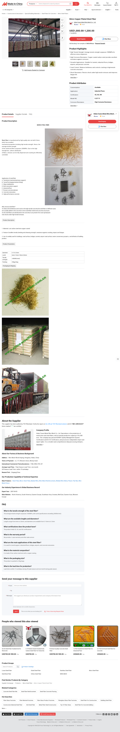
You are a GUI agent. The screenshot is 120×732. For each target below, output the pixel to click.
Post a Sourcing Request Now (54, 611)
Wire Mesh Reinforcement (47, 481)
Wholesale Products (60, 720)
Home (3, 13)
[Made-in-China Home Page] (12, 4)
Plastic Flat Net (73, 481)
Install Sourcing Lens (49, 714)
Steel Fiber (15, 481)
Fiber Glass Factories (9, 700)
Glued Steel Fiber (36, 670)
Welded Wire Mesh (62, 481)
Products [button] (32, 4)
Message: (9, 595)
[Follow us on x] (106, 714)
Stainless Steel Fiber (66, 670)
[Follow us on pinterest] (114, 714)
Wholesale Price (71, 720)
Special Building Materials (32, 13)
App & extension (96, 10)
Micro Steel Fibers (63, 13)
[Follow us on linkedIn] (117, 714)
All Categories (8, 10)
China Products (31, 720)
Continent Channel (82, 720)
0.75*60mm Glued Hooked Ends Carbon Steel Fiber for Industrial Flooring (35, 651)
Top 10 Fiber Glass (65, 705)
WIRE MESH (63, 674)
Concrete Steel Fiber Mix (10, 691)
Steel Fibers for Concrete (49, 13)
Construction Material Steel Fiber (12, 705)
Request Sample (100, 43)
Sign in (116, 5)
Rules (116, 10)
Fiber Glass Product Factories (45, 700)
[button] (70, 4)
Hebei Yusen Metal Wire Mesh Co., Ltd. (85, 22)
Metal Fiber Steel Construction (47, 705)
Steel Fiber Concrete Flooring (48, 691)
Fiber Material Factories (26, 700)
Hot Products (22, 720)
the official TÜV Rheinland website (56, 424)
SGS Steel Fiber (30, 705)
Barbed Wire (34, 481)
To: (11, 590)
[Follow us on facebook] (104, 714)
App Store (6, 714)
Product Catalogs (28, 666)
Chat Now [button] (107, 39)
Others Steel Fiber (36, 674)
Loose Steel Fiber (7, 670)
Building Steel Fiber (106, 700)
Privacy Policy (88, 725)
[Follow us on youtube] (112, 714)
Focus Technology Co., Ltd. (47, 725)
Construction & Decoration (15, 13)
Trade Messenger (32, 714)
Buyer (77, 10)
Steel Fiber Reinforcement (28, 691)
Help (85, 10)
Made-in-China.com (52, 722)
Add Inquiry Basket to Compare (34, 70)
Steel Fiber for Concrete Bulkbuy (84, 705)
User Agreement (70, 725)
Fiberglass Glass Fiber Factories (67, 700)
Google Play (18, 714)
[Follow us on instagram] (109, 714)
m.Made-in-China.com (64, 722)
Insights (100, 720)
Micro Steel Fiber (25, 481)
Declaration (80, 725)
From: (10, 586)
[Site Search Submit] (76, 4)
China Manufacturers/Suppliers (45, 720)
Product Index (92, 720)
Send (16, 611)
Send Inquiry (81, 39)
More (3, 708)
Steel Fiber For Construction (89, 700)
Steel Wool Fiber (6, 674)
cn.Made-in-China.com (77, 722)
